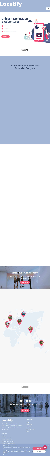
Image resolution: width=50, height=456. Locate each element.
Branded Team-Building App (8, 443)
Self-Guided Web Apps (7, 439)
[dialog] (25, 450)
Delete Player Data (31, 429)
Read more (5, 452)
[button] (17, 454)
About (28, 422)
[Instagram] (4, 429)
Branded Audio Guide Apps (8, 441)
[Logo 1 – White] (11, 2)
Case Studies (29, 424)
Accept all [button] (39, 448)
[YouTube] (6, 429)
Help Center (29, 428)
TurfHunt (4, 436)
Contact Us (29, 426)
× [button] (48, 445)
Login (28, 431)
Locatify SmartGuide (6, 438)
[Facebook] (2, 429)
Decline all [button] (39, 451)
